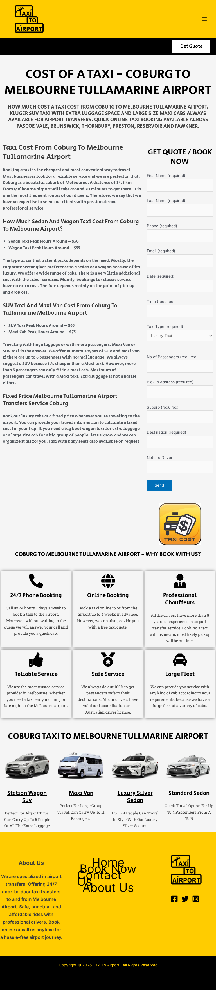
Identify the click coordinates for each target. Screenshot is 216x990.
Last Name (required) (166, 200)
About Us (108, 888)
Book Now (108, 869)
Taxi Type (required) (165, 326)
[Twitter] (185, 899)
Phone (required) (162, 226)
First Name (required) (166, 175)
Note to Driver (159, 457)
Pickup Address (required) (170, 382)
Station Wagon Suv (27, 797)
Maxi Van (81, 793)
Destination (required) (166, 432)
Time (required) (161, 301)
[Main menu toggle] (205, 19)
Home (108, 862)
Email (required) (161, 251)
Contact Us (99, 878)
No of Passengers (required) (172, 357)
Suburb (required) (163, 407)
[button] (191, 46)
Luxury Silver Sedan (135, 797)
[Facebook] (174, 899)
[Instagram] (195, 899)
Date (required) (160, 276)
